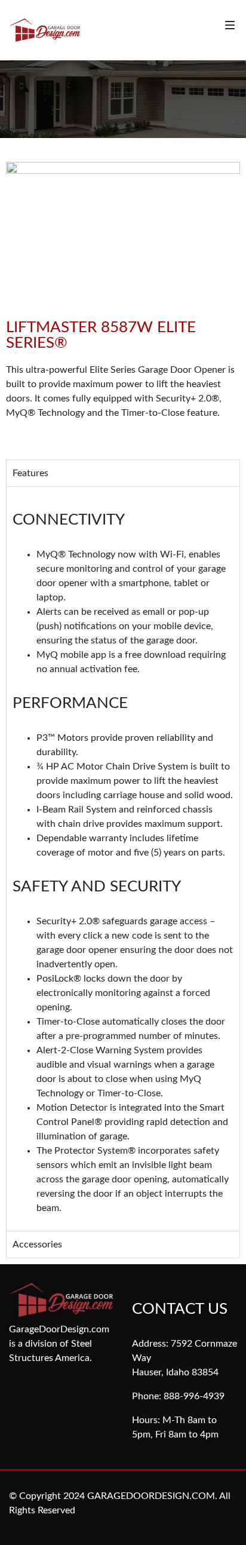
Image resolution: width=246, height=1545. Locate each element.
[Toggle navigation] (230, 25)
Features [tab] (30, 473)
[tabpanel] (123, 858)
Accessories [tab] (37, 1244)
